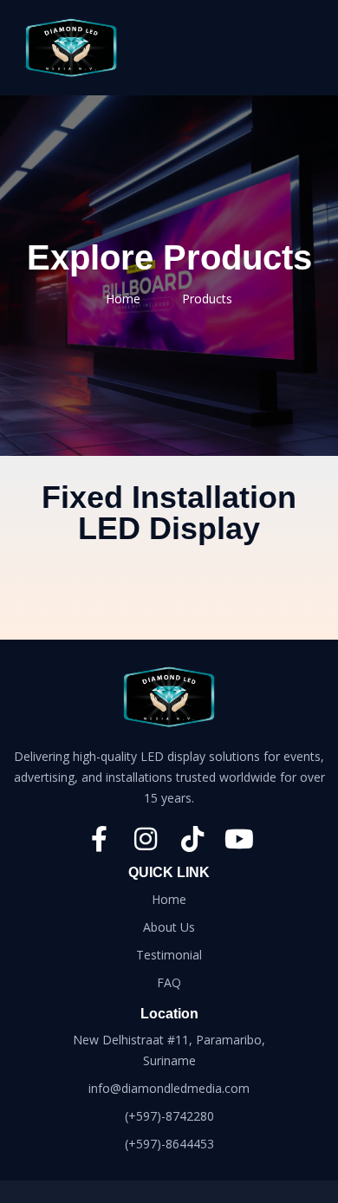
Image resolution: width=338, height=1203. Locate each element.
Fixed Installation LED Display (169, 512)
